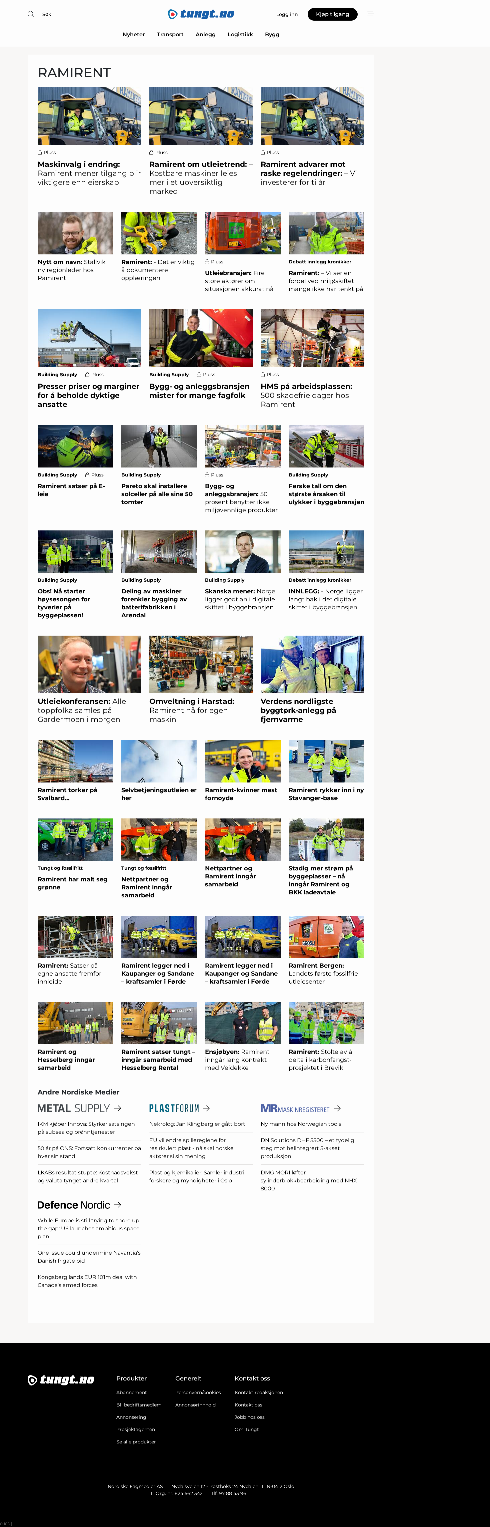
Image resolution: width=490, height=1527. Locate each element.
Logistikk (240, 34)
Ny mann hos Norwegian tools (301, 1124)
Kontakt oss (248, 1405)
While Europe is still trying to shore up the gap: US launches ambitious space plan (89, 1228)
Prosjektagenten (135, 1429)
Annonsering (131, 1417)
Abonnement (131, 1392)
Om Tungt (247, 1429)
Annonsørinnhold (195, 1405)
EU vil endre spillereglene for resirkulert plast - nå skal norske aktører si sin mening (191, 1148)
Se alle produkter (136, 1442)
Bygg (272, 34)
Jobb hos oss (250, 1417)
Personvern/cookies (198, 1392)
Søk (46, 14)
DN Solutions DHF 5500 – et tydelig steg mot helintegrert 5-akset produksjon (307, 1148)
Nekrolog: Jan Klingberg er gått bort (197, 1124)
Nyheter (134, 34)
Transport (170, 34)
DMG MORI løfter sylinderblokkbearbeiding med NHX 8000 (309, 1180)
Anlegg (206, 34)
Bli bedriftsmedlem (139, 1405)
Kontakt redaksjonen (259, 1392)
